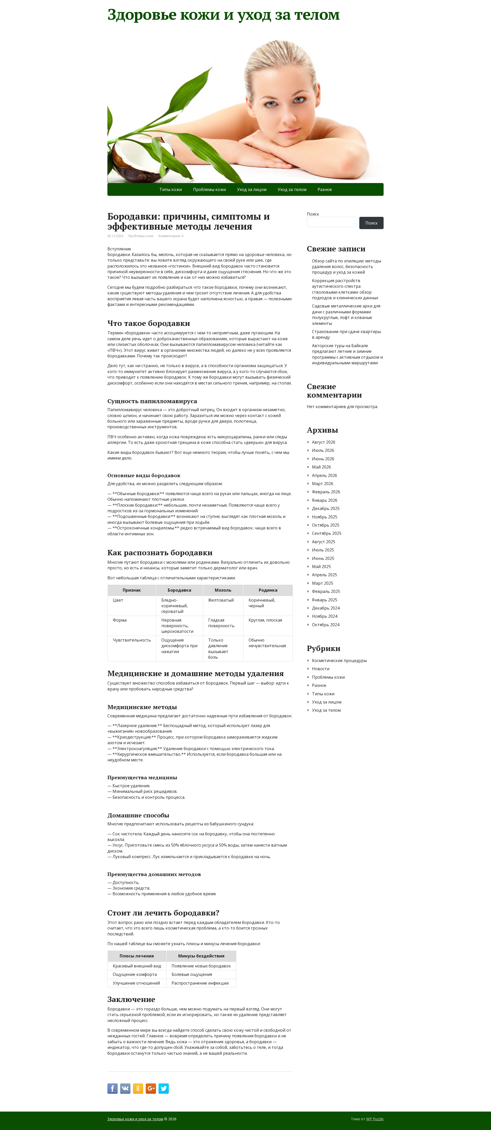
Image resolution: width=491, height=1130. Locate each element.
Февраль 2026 (326, 492)
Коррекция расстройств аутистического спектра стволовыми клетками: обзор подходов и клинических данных (345, 289)
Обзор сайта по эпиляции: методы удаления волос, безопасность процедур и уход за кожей (346, 266)
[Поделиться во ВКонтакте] (125, 1088)
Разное (325, 189)
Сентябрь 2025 (326, 533)
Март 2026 (322, 483)
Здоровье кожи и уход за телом (223, 14)
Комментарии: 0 (171, 236)
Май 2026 (321, 467)
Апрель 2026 (324, 475)
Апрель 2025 (324, 575)
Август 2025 (323, 542)
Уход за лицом (251, 189)
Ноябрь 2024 (324, 616)
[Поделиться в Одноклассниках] (138, 1088)
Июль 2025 (323, 550)
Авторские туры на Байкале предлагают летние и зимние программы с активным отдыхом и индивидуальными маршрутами (347, 354)
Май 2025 (321, 566)
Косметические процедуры (339, 660)
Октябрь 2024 (325, 624)
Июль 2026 (323, 450)
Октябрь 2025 (325, 525)
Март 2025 (322, 583)
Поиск (313, 214)
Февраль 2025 (326, 591)
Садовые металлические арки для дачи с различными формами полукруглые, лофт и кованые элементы (346, 314)
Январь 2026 (324, 500)
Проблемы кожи (209, 189)
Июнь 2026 (323, 459)
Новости (320, 668)
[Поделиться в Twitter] (164, 1088)
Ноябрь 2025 (324, 517)
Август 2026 (323, 442)
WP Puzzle (375, 1118)
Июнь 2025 (323, 558)
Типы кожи (170, 189)
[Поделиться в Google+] (151, 1088)
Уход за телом (292, 189)
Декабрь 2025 (326, 508)
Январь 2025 (324, 600)
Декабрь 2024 (326, 608)
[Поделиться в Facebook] (112, 1088)
